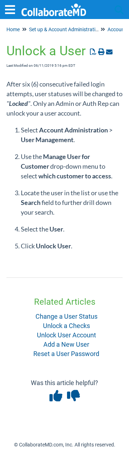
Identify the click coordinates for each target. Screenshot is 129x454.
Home (13, 29)
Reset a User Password (66, 353)
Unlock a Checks (66, 325)
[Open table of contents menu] (13, 9)
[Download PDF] (93, 52)
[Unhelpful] (73, 398)
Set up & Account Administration (65, 29)
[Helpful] (56, 398)
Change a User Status (66, 316)
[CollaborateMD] (54, 6)
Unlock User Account (66, 335)
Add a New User (66, 344)
